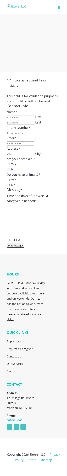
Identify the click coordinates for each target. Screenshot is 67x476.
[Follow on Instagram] (16, 427)
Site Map (46, 460)
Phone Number (19, 128)
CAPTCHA (13, 240)
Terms (31, 460)
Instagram (14, 85)
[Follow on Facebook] (23, 427)
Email (11, 138)
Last (38, 122)
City (38, 154)
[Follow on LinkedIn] (9, 427)
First (38, 117)
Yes (13, 164)
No (13, 169)
